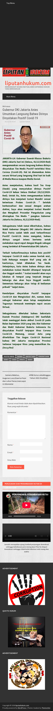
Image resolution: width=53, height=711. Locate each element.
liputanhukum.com (28, 83)
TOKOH (14, 360)
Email (10, 452)
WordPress (22, 708)
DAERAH (20, 356)
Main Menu (10, 96)
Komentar (12, 412)
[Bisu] (43, 516)
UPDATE (22, 360)
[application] (26, 505)
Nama (10, 445)
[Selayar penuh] (47, 516)
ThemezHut (46, 708)
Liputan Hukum (25, 121)
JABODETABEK (30, 356)
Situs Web (11, 460)
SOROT (6, 360)
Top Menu (10, 3)
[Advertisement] (26, 40)
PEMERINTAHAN (43, 356)
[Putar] (5, 516)
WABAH (30, 360)
